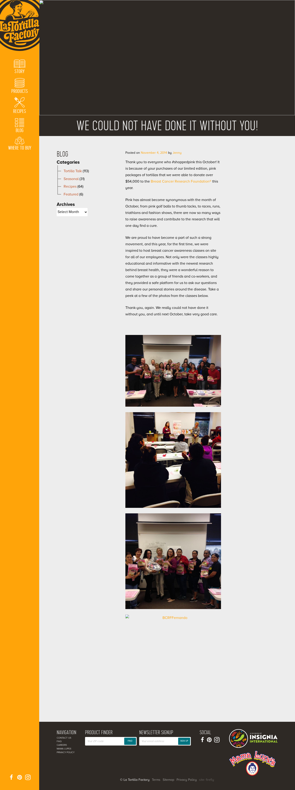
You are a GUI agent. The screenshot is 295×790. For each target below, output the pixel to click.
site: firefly (206, 780)
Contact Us (64, 737)
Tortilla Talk (73, 171)
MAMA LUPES (64, 748)
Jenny (177, 153)
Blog (62, 154)
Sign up (184, 741)
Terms (156, 780)
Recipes (70, 186)
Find (130, 741)
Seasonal (71, 179)
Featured (71, 194)
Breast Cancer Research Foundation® (181, 181)
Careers (62, 744)
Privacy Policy (65, 752)
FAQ (59, 741)
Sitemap (168, 780)
